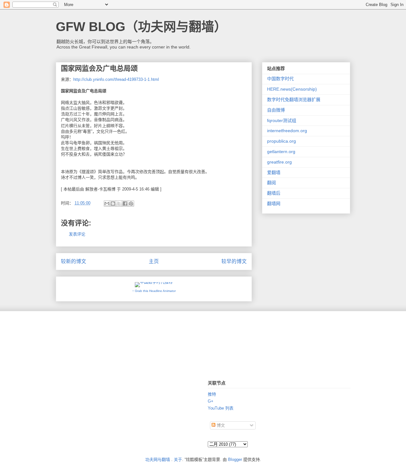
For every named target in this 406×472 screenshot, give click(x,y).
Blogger (235, 459)
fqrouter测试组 (281, 120)
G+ (210, 401)
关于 (178, 459)
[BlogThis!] (113, 203)
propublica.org (281, 141)
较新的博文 (73, 261)
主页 (154, 261)
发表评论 (77, 234)
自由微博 (276, 110)
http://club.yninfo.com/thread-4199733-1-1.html (116, 79)
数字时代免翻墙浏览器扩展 (293, 99)
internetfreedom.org (287, 130)
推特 (212, 394)
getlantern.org (281, 151)
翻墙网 (273, 203)
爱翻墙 (273, 172)
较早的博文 (234, 261)
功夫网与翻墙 (157, 459)
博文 (220, 425)
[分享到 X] (119, 203)
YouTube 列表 (220, 408)
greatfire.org (279, 162)
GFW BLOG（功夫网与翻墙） (141, 27)
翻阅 (271, 182)
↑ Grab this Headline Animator (154, 291)
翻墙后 (273, 193)
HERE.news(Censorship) (292, 89)
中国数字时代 (280, 78)
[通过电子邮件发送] (107, 203)
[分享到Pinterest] (131, 203)
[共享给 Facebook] (125, 203)
